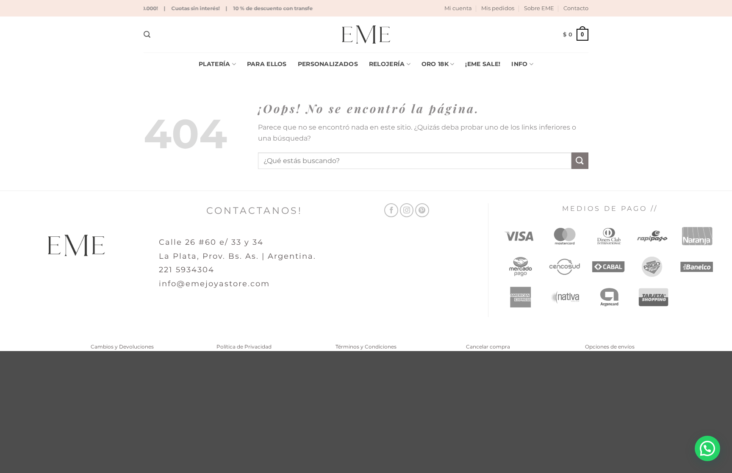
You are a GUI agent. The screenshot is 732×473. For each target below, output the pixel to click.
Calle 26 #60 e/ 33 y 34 (211, 242)
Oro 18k (435, 64)
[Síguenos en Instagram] (407, 210)
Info (519, 64)
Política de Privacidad (244, 346)
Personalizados (328, 64)
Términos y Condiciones (366, 346)
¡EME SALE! (482, 64)
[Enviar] (579, 160)
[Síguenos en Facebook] (391, 210)
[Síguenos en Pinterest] (422, 210)
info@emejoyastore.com (214, 283)
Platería (214, 64)
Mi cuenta (458, 8)
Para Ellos (267, 64)
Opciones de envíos (610, 346)
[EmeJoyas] (366, 34)
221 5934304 (186, 269)
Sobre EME (539, 8)
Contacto (575, 8)
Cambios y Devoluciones (122, 346)
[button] (147, 34)
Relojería (387, 64)
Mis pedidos (497, 8)
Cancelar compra (488, 346)
